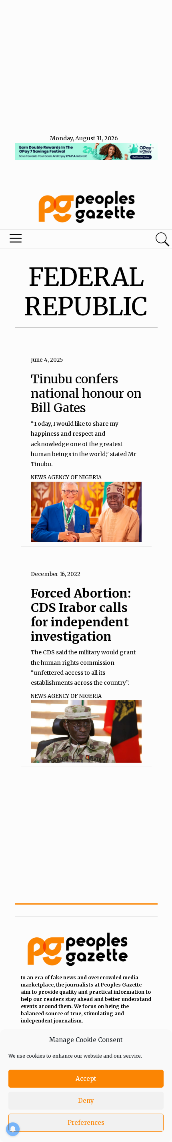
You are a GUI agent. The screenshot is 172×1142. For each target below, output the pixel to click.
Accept (86, 1078)
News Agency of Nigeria (66, 477)
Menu (58, 240)
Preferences (86, 1122)
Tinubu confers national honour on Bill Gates (86, 393)
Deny (86, 1100)
